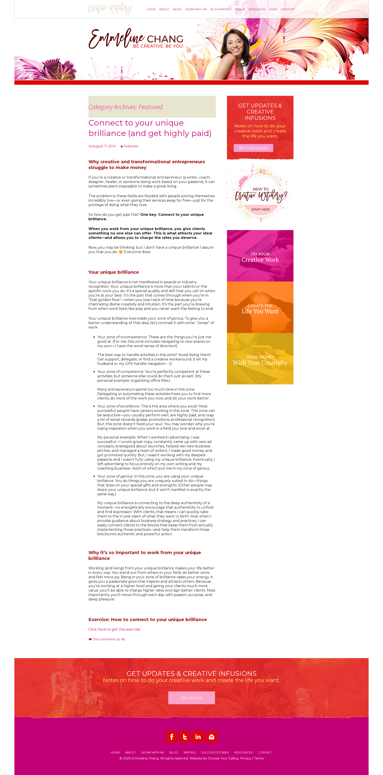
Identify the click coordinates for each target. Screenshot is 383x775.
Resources (257, 9)
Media (177, 9)
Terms (259, 758)
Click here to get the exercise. (114, 629)
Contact (287, 9)
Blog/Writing (221, 9)
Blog (174, 752)
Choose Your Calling (223, 758)
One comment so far (108, 639)
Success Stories (215, 752)
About (164, 9)
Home (151, 9)
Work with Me (196, 9)
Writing (190, 752)
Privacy (245, 758)
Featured (131, 146)
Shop (273, 9)
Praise (240, 9)
